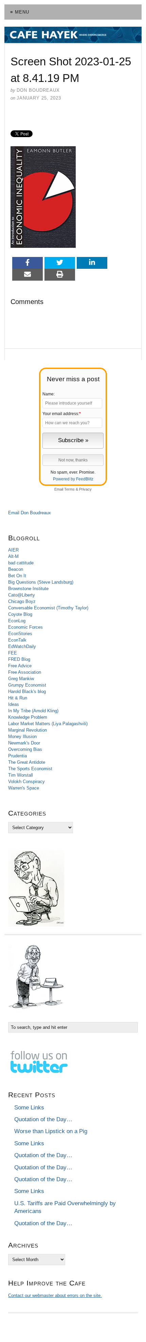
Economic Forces (25, 627)
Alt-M (13, 556)
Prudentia (17, 755)
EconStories (20, 633)
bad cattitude (21, 562)
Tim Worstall (20, 775)
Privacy (85, 489)
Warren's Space (23, 788)
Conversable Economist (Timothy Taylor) (48, 607)
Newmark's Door (24, 742)
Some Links (29, 1107)
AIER (13, 550)
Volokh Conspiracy (26, 781)
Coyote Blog (20, 614)
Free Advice (20, 665)
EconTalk (17, 640)
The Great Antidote (26, 762)
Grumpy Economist (27, 685)
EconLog (16, 620)
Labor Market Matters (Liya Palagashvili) (48, 723)
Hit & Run (17, 697)
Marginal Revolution (27, 730)
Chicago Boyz (22, 601)
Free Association (24, 672)
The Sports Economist (30, 768)
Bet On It (17, 575)
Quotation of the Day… (43, 1119)
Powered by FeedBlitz (73, 479)
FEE (12, 652)
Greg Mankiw (21, 678)
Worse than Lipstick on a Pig (50, 1131)
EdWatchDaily (22, 646)
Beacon (15, 569)
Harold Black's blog (27, 691)
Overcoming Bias (25, 749)
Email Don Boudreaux (29, 512)
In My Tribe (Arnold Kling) (33, 710)
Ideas (13, 704)
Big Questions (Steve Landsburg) (40, 582)
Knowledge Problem (27, 717)
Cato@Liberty (21, 595)
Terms (69, 489)
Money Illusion (22, 736)
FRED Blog (19, 659)
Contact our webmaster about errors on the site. (55, 1295)
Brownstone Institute (28, 588)
